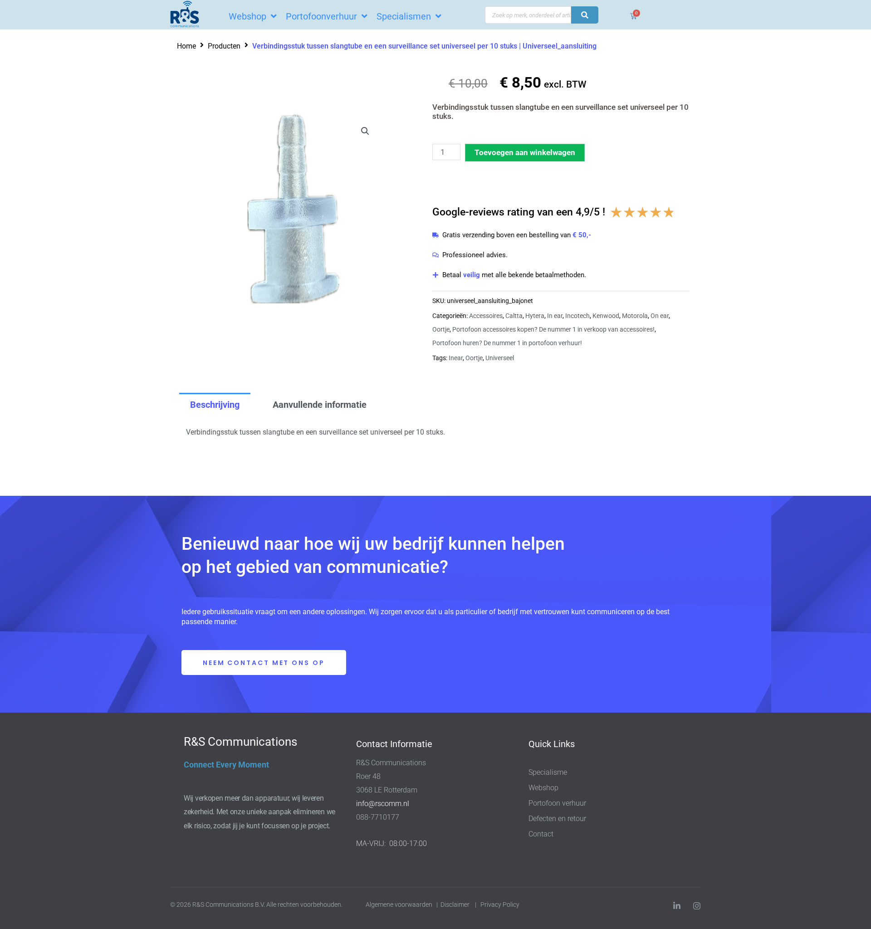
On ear (660, 315)
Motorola (635, 315)
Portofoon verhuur (557, 803)
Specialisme (547, 772)
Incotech (577, 315)
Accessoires (486, 315)
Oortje (441, 329)
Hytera (534, 315)
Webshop (543, 787)
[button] (365, 131)
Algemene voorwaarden (399, 904)
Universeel (499, 358)
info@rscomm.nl (382, 803)
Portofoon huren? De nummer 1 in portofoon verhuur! (507, 343)
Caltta (514, 315)
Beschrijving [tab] (215, 404)
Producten (224, 46)
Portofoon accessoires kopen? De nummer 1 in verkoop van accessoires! (553, 329)
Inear (456, 358)
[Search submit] (584, 15)
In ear (555, 315)
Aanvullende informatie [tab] (320, 404)
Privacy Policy (500, 904)
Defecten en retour (557, 818)
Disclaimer (455, 904)
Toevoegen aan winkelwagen (525, 152)
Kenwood (605, 315)
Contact (540, 834)
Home (186, 46)
